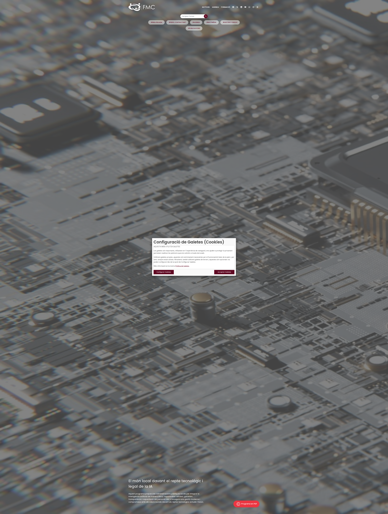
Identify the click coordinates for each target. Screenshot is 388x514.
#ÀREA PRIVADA (156, 22)
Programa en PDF (249, 504)
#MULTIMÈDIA (211, 22)
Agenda (215, 7)
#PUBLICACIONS (194, 28)
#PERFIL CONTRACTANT (177, 22)
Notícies (206, 7)
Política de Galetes (182, 266)
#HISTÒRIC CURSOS (230, 22)
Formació (225, 7)
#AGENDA (196, 22)
